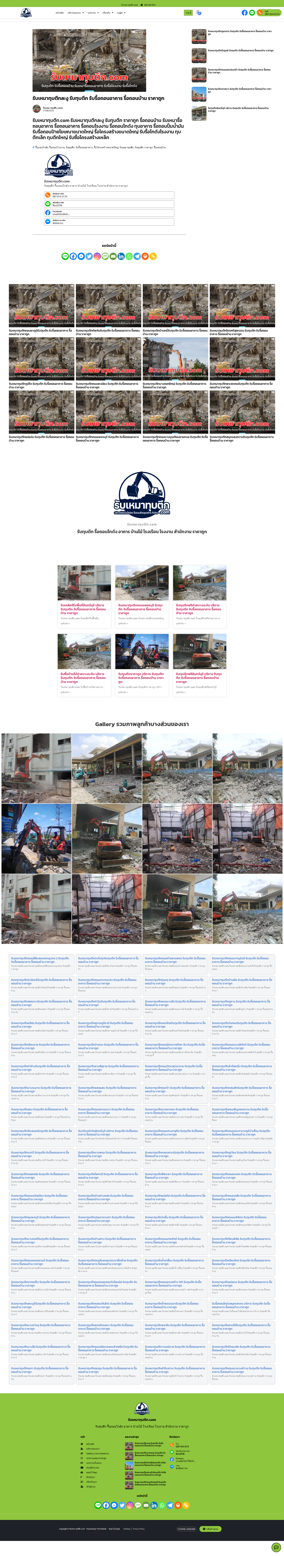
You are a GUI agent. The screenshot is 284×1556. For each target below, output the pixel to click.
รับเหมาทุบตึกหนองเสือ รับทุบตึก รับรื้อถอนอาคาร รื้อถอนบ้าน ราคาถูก (241, 1197)
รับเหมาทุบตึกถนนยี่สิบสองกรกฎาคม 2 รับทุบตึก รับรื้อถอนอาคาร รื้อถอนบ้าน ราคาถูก (40, 960)
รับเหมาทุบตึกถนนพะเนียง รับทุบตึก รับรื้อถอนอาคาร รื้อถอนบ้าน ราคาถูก (107, 385)
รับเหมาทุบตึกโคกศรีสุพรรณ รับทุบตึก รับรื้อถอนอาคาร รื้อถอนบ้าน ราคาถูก (239, 332)
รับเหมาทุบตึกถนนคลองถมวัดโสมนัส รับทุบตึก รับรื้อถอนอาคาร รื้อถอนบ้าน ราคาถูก (107, 1284)
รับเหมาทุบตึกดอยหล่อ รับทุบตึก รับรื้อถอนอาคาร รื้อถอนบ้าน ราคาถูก (40, 1176)
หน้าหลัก (60, 12)
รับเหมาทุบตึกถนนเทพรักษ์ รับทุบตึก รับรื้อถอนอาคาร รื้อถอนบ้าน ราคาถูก (173, 1241)
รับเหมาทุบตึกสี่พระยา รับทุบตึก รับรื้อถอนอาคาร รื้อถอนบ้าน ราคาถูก (173, 1176)
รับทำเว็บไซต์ (114, 1529)
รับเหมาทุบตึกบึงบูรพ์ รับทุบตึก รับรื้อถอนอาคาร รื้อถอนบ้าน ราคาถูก (241, 50)
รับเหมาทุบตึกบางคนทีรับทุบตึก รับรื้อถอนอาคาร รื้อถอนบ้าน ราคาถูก (40, 1241)
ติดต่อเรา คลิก (58, 193)
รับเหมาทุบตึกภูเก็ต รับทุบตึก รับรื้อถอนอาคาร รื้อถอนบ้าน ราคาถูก (40, 385)
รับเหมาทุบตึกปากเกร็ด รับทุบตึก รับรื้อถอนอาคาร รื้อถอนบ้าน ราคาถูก (40, 1284)
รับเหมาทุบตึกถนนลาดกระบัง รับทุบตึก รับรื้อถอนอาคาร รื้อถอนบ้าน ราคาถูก (107, 982)
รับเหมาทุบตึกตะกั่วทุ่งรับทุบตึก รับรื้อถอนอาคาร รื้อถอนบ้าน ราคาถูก (108, 960)
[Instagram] (97, 256)
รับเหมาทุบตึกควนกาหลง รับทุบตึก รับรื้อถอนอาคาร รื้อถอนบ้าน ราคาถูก (172, 1111)
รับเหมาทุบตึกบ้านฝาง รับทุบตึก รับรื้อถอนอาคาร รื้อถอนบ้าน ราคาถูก (107, 1241)
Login (120, 12)
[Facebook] (73, 256)
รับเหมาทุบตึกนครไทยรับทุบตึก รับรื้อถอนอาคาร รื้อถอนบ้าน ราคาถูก (175, 1025)
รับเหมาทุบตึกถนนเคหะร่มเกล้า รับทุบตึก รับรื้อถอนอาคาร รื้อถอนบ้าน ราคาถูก (239, 71)
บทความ (92, 12)
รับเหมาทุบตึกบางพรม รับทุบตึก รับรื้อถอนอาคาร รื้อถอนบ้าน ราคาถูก (107, 1154)
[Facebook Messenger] (81, 256)
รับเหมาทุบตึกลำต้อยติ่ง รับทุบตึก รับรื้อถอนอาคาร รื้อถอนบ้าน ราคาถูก (242, 1068)
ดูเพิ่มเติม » (65, 623)
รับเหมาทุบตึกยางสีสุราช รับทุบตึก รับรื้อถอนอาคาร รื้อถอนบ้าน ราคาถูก (108, 1068)
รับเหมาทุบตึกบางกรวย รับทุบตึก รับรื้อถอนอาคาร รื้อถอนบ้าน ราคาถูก (150, 1454)
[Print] (145, 256)
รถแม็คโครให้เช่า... (61, 214)
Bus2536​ (57, 205)
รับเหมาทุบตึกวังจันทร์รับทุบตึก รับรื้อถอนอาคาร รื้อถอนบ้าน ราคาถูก (41, 982)
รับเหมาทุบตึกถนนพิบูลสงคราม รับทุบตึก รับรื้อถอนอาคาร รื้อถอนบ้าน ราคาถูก (240, 1111)
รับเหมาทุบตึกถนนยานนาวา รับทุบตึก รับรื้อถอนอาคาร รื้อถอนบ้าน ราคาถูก (106, 1111)
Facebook (57, 211)
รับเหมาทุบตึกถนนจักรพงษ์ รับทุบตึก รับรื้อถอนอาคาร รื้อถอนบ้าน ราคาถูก (150, 1483)
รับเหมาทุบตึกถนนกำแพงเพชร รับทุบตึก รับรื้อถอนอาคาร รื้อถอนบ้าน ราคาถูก (175, 960)
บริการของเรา (74, 12)
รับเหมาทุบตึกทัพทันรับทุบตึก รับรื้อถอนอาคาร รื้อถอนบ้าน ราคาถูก (108, 332)
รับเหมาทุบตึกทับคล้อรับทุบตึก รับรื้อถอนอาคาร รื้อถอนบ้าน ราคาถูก (150, 1464)
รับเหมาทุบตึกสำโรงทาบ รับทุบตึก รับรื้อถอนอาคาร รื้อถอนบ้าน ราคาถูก (175, 1370)
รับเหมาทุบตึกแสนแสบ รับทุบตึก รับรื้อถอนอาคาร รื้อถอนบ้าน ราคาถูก (107, 1090)
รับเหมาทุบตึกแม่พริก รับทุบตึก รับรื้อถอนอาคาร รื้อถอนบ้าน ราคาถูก (175, 1197)
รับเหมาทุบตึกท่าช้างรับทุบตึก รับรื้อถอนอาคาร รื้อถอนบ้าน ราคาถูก (40, 1068)
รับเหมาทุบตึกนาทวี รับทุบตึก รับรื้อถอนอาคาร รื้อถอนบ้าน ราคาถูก (40, 1154)
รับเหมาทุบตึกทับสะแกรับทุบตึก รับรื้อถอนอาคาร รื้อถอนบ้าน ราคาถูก (41, 1133)
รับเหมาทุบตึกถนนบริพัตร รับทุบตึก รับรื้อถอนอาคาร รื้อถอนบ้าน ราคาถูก (239, 1219)
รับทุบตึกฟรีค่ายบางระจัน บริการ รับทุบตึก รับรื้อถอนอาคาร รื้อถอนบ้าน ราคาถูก (198, 609)
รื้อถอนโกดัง (41, 147)
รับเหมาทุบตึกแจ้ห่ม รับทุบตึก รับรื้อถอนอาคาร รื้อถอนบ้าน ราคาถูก (40, 1025)
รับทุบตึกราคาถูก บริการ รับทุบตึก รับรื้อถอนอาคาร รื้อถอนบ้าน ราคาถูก (141, 678)
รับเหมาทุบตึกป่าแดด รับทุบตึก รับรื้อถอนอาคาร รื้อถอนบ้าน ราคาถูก (108, 1046)
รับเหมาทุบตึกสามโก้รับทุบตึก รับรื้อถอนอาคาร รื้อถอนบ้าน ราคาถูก (241, 1327)
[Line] (65, 256)
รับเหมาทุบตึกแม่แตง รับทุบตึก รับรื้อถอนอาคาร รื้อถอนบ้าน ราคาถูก (242, 1284)
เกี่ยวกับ (106, 12)
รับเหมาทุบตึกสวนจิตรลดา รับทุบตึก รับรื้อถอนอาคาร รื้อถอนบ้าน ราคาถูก (105, 1327)
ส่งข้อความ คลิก (59, 220)
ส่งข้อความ (58, 223)
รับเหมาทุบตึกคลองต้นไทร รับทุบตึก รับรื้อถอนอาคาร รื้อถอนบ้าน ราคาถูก (105, 1305)
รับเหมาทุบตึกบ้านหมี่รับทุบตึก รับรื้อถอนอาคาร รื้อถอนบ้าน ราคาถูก (175, 332)
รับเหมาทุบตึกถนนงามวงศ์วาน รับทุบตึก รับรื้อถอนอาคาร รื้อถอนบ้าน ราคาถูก (242, 1370)
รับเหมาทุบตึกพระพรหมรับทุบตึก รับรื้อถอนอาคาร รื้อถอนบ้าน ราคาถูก (241, 385)
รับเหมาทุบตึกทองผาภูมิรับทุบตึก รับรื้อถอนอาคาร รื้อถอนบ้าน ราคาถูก (40, 332)
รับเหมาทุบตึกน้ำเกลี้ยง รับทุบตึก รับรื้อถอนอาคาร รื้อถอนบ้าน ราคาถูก (174, 1262)
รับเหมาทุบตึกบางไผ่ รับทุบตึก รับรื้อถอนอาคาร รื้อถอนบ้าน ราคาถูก (40, 1348)
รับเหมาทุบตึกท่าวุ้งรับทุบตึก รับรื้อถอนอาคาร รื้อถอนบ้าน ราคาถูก (106, 1003)
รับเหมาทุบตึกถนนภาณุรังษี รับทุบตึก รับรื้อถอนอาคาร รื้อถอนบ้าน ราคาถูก (240, 960)
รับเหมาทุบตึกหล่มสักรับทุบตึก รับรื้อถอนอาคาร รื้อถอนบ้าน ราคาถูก (242, 1090)
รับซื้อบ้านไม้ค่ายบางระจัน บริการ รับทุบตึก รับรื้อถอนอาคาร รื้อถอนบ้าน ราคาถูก (83, 678)
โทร (177, 1444)
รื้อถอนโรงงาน (57, 147)
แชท (177, 1465)
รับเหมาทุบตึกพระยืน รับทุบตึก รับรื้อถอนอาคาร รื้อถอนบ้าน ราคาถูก (175, 1327)
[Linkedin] (121, 256)
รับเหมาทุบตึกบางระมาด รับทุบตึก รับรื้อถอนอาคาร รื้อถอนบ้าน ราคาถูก (41, 1090)
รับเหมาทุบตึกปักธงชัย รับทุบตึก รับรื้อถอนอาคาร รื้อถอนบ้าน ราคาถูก (241, 1348)
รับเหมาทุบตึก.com (57, 181)
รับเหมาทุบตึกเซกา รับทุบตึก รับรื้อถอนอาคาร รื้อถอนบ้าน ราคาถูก (39, 1370)
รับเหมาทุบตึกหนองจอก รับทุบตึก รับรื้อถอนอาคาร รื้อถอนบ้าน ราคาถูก (242, 1176)
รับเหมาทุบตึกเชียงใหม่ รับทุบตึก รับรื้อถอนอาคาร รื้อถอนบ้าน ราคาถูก (241, 1262)
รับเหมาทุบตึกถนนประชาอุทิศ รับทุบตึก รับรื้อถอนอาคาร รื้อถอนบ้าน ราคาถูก (174, 1133)
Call (266, 11)
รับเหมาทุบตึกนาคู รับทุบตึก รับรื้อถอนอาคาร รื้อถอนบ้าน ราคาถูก (149, 1444)
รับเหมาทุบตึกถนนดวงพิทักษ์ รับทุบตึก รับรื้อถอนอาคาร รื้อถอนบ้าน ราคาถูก (241, 1046)
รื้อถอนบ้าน (160, 147)
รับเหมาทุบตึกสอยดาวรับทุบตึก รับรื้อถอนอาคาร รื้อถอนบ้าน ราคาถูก (41, 1003)
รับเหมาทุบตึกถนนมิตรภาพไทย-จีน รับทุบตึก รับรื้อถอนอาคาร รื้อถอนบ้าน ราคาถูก (175, 1046)
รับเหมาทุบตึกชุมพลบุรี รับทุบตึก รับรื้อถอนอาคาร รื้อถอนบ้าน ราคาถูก (40, 1219)
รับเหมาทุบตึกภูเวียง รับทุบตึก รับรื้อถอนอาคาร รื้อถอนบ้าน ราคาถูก (241, 1154)
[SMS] (105, 256)
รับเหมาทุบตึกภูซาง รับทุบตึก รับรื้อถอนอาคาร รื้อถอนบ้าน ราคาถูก (241, 1003)
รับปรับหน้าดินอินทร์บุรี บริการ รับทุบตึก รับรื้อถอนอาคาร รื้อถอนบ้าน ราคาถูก (108, 1133)
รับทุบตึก (70, 147)
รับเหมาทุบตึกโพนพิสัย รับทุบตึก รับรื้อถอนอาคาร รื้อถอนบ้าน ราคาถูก (241, 1241)
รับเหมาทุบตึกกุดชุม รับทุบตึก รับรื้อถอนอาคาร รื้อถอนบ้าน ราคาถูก (107, 1370)
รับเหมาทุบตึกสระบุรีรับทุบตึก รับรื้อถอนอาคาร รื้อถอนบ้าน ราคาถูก (40, 1305)
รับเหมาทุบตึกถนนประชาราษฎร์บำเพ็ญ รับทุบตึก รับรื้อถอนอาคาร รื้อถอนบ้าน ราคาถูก (241, 1133)
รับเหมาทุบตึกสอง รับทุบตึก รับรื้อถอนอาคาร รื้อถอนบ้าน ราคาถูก (39, 1111)
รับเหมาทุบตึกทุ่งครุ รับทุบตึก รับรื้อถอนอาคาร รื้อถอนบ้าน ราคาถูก (174, 982)
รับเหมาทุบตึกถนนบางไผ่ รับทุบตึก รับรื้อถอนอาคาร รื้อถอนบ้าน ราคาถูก (175, 1003)
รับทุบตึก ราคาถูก (144, 147)
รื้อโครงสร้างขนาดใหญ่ (106, 147)
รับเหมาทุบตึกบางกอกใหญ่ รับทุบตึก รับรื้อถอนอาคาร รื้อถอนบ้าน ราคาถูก (174, 385)
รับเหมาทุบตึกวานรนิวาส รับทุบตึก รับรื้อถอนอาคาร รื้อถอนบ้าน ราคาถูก (175, 1348)
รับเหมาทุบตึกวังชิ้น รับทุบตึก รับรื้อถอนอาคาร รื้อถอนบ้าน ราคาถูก (174, 1219)
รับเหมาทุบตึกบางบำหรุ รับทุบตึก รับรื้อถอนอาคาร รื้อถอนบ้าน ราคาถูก (40, 1327)
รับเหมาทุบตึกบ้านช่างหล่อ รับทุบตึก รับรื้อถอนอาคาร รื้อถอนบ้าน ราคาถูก (105, 1197)
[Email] (113, 256)
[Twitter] (89, 256)
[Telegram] (137, 256)
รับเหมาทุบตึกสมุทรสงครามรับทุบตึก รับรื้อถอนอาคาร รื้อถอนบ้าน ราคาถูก (242, 439)
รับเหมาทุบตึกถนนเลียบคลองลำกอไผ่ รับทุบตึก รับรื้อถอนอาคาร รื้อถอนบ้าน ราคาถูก (108, 1348)
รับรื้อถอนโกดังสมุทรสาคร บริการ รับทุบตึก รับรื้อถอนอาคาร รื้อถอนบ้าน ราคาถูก (241, 1305)
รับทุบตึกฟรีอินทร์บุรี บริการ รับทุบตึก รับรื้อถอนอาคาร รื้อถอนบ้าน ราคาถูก (199, 678)
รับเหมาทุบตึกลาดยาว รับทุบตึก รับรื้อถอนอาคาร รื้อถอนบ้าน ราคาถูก (239, 90)
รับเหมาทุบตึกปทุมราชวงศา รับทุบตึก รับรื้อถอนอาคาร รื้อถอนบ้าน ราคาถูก (106, 1219)
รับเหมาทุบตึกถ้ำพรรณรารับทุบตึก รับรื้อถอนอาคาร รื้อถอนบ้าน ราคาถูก (172, 1305)
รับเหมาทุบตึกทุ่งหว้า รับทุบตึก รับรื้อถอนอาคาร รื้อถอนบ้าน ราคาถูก (175, 1090)
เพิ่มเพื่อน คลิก (58, 202)
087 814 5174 (272, 14)
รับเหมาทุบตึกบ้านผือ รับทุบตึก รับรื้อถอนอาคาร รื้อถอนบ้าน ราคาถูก (242, 982)
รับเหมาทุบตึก (127, 147)
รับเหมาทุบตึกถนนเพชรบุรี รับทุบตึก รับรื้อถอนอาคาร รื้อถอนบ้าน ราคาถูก (107, 439)
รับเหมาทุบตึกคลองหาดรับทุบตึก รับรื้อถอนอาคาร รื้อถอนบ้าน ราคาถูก (174, 1154)
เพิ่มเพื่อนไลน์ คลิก (183, 1451)
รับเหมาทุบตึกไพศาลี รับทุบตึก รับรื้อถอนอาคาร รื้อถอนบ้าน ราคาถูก (108, 1176)
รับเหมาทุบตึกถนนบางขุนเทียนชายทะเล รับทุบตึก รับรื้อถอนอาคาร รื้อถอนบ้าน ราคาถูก (175, 439)
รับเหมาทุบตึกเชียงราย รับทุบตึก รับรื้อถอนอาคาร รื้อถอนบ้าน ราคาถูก (40, 1046)
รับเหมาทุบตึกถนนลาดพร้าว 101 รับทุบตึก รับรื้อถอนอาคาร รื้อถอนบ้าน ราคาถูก (173, 1284)
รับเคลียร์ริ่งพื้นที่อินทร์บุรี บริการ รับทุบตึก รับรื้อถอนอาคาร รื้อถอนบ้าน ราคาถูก (83, 609)
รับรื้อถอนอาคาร (84, 147)
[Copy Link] (153, 256)
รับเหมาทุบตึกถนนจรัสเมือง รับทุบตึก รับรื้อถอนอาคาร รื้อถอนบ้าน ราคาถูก (39, 1197)
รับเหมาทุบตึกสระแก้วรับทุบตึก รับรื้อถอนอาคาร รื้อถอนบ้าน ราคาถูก (150, 1473)
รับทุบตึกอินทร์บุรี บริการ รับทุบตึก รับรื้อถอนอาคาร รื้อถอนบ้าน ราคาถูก (238, 109)
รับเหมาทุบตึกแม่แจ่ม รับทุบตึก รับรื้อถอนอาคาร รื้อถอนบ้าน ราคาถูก (41, 439)
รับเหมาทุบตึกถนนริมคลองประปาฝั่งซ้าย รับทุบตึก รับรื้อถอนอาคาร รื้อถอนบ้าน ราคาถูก (108, 1262)
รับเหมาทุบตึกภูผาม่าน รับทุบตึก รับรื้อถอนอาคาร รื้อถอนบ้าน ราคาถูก (240, 32)
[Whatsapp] (129, 256)
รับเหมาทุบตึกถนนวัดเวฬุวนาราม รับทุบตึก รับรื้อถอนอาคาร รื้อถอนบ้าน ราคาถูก (173, 1068)
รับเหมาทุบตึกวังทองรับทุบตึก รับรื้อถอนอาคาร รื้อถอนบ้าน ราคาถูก (241, 1025)
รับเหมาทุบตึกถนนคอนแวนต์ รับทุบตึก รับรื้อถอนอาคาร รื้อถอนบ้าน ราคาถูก (40, 1262)
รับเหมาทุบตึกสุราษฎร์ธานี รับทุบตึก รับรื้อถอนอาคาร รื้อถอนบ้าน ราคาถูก (105, 1025)
